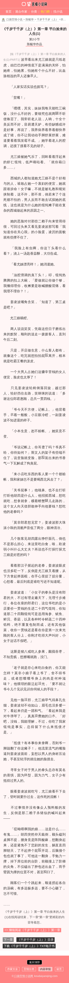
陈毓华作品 (34, 44)
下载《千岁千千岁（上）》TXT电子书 (29, 946)
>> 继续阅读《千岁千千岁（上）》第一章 (32, 930)
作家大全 (12, 969)
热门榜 (45, 11)
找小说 (57, 11)
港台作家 (21, 11)
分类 (34, 11)
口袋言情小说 (14, 19)
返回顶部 (34, 962)
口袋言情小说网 (23, 976)
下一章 (8, 939)
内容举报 (45, 969)
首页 (9, 11)
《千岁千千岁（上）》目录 (35, 939)
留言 (59, 969)
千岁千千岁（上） (47, 19)
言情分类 (29, 969)
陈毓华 (30, 19)
